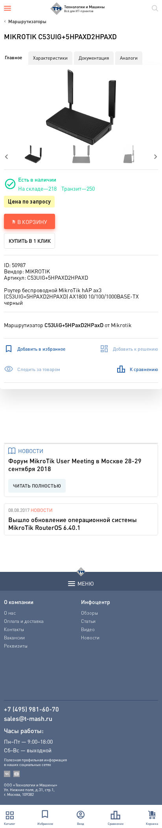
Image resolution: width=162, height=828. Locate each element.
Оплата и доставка (24, 621)
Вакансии (14, 638)
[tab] (13, 58)
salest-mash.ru (28, 718)
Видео (88, 629)
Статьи (88, 621)
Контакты (14, 629)
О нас (10, 613)
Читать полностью (37, 486)
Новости (30, 451)
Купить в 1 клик (30, 240)
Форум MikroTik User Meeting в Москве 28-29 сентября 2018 (75, 465)
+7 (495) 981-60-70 (31, 709)
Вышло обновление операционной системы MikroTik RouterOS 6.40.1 (72, 523)
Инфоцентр (95, 601)
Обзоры (89, 613)
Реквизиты (16, 646)
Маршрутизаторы (27, 21)
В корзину (32, 221)
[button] (81, 107)
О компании (18, 601)
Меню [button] (85, 583)
